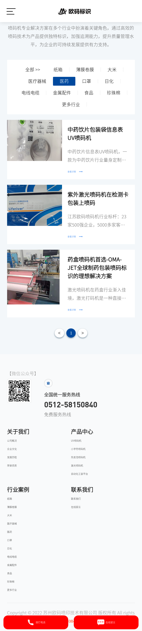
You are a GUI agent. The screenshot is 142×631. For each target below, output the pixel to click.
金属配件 (62, 92)
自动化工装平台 (79, 474)
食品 (88, 92)
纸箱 (58, 69)
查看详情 (72, 172)
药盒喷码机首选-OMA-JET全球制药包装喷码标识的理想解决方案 (97, 268)
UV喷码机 (76, 440)
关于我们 (18, 431)
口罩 (86, 81)
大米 (112, 69)
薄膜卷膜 (85, 69)
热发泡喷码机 (78, 457)
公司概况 (12, 440)
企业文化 (12, 449)
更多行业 (71, 104)
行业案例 (18, 489)
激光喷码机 (77, 465)
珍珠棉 (113, 92)
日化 (109, 81)
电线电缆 (30, 92)
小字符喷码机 (78, 449)
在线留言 (76, 507)
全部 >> (32, 69)
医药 (64, 81)
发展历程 (12, 457)
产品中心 (82, 431)
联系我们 (82, 489)
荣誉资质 (12, 465)
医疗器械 (37, 81)
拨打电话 (40, 622)
